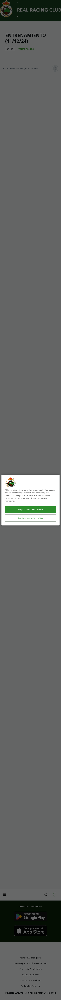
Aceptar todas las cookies (30, 509)
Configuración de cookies (30, 518)
